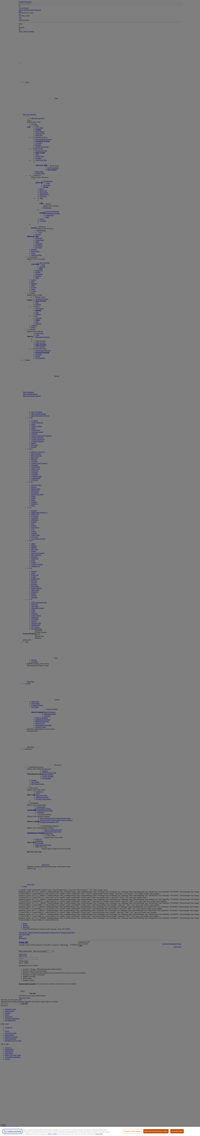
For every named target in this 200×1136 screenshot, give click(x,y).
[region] (100, 1131)
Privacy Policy (52, 1134)
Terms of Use (99, 1134)
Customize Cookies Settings (132, 1131)
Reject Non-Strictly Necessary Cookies (155, 1131)
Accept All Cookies (177, 1131)
